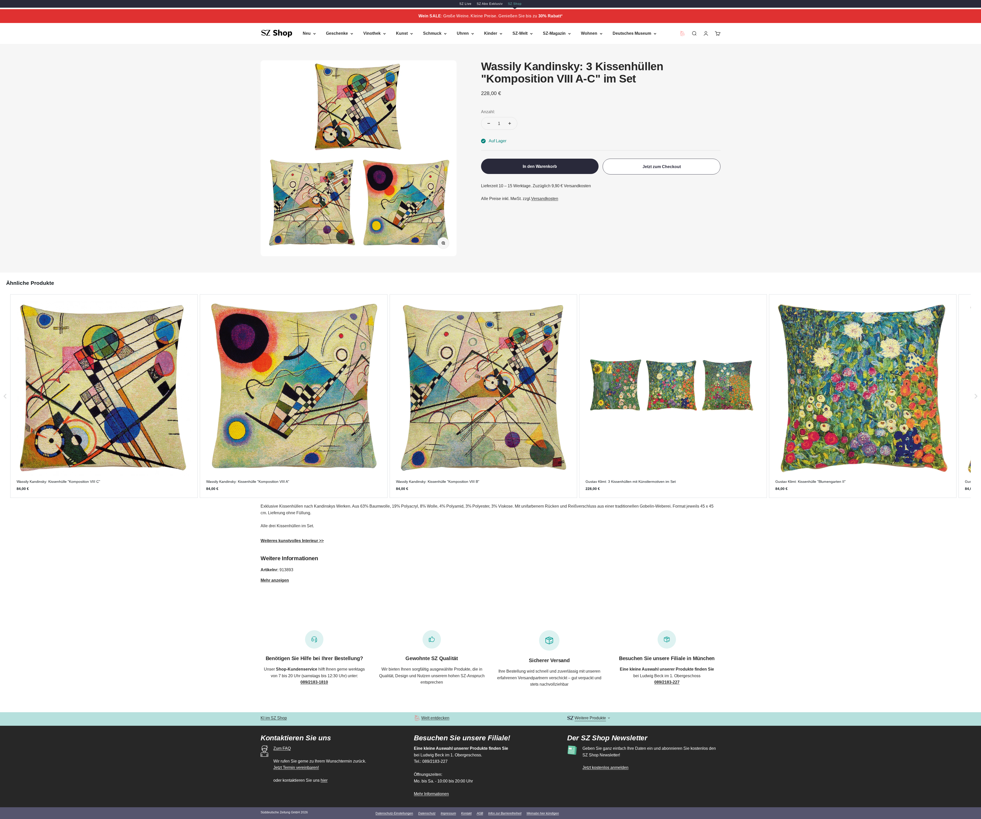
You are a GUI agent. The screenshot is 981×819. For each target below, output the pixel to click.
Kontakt (466, 813)
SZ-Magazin (554, 33)
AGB (480, 813)
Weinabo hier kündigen (543, 813)
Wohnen (589, 33)
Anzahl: (488, 112)
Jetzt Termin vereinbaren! (296, 767)
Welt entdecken (435, 718)
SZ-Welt (520, 33)
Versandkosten (544, 198)
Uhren (463, 33)
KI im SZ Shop (274, 718)
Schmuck (432, 33)
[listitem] (104, 396)
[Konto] (706, 33)
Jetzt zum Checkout (662, 167)
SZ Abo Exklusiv (490, 4)
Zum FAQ (282, 748)
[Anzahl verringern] (488, 123)
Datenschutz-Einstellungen (394, 813)
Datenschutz (427, 813)
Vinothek (372, 33)
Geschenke (337, 33)
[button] (5, 396)
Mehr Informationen (431, 794)
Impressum (448, 813)
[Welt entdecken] (417, 718)
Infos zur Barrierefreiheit (504, 813)
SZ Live (465, 4)
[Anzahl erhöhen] (509, 123)
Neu (307, 33)
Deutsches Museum (632, 33)
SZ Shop (515, 4)
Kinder (490, 33)
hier (324, 780)
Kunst (402, 33)
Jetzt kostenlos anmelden (605, 767)
